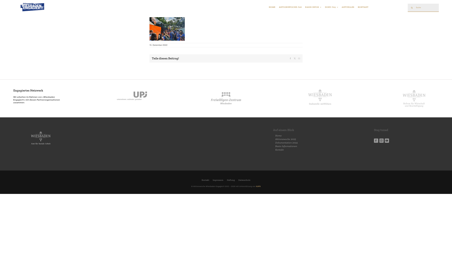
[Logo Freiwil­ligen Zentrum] (226, 85)
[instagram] (381, 141)
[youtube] (387, 141)
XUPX (258, 186)
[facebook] (376, 141)
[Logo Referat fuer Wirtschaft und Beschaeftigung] (414, 88)
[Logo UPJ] (132, 85)
